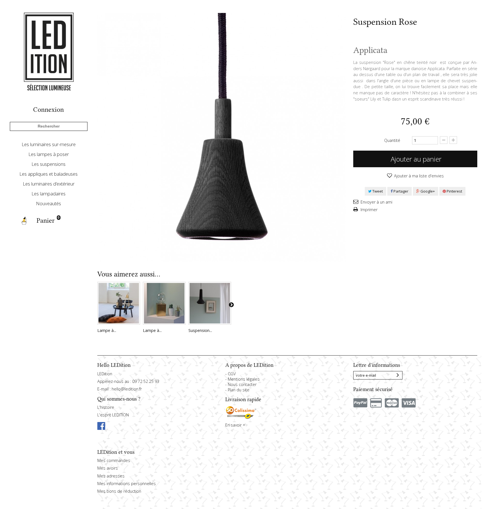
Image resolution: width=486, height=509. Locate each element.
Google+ (427, 191)
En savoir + (235, 425)
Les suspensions (49, 164)
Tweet (377, 191)
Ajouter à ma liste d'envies (418, 175)
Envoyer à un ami (375, 202)
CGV (232, 373)
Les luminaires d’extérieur (49, 183)
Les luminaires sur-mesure (49, 144)
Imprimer (368, 209)
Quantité (392, 140)
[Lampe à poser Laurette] (118, 303)
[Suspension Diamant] (209, 303)
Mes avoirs (107, 468)
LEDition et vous (115, 452)
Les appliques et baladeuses (48, 174)
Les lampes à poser (48, 154)
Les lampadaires (49, 193)
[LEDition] (48, 51)
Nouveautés (48, 203)
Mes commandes (113, 460)
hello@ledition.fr (127, 389)
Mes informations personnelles (126, 483)
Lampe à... (106, 330)
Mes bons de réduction (119, 491)
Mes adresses (111, 476)
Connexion (48, 109)
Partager (400, 191)
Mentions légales (244, 379)
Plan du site (238, 389)
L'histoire (105, 407)
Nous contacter (242, 384)
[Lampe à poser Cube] (164, 303)
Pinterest (454, 191)
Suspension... (200, 330)
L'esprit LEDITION (113, 415)
